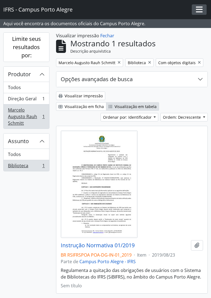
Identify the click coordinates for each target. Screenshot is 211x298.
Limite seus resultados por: (26, 47)
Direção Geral (26, 100)
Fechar (107, 36)
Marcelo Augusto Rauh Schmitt (26, 116)
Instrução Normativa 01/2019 (98, 245)
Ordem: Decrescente (182, 117)
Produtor (19, 74)
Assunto (18, 141)
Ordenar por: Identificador (128, 117)
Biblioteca (26, 167)
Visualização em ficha (83, 106)
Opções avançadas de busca (97, 79)
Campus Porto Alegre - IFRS (107, 262)
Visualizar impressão (83, 95)
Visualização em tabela (135, 106)
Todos (14, 87)
